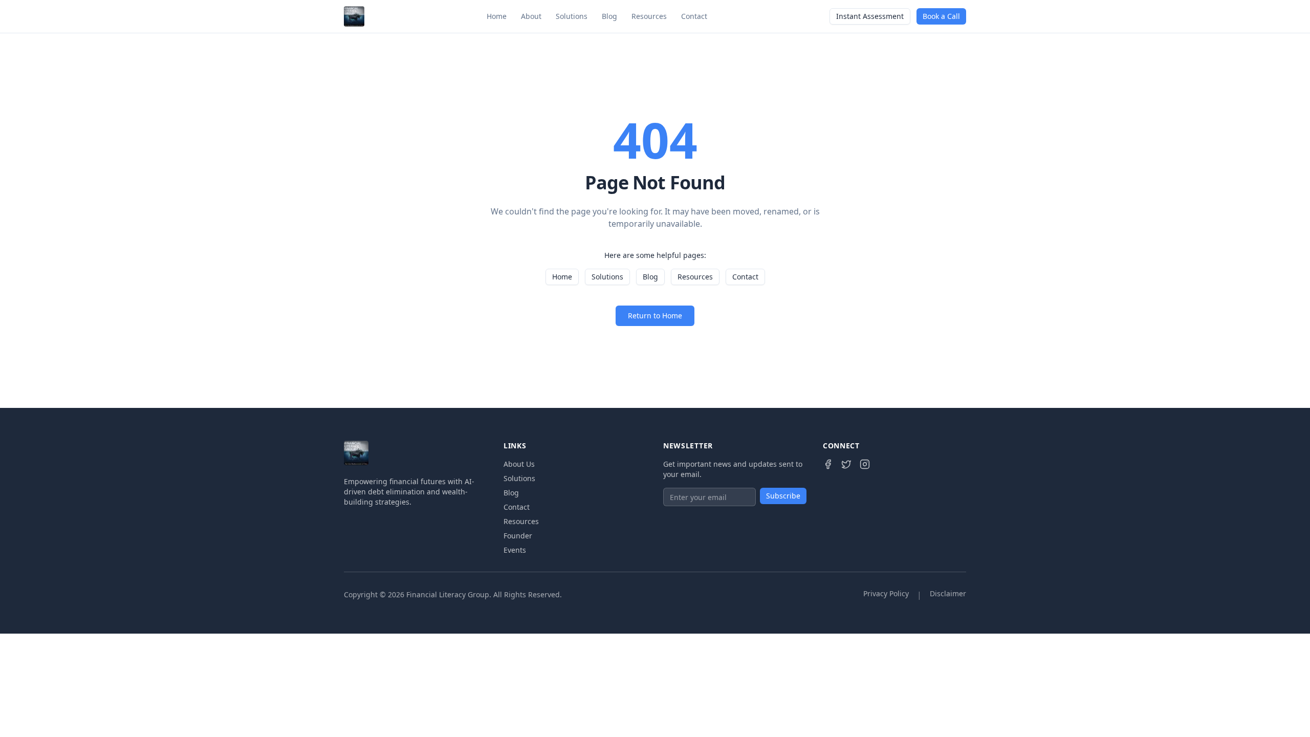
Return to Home (655, 315)
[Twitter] (846, 464)
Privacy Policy (886, 593)
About (531, 16)
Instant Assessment (870, 16)
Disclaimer (948, 593)
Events (515, 550)
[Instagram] (865, 464)
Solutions (571, 16)
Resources (649, 16)
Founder (518, 535)
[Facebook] (828, 464)
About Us (519, 464)
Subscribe (783, 496)
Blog (609, 16)
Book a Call (941, 16)
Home (497, 16)
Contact (694, 16)
